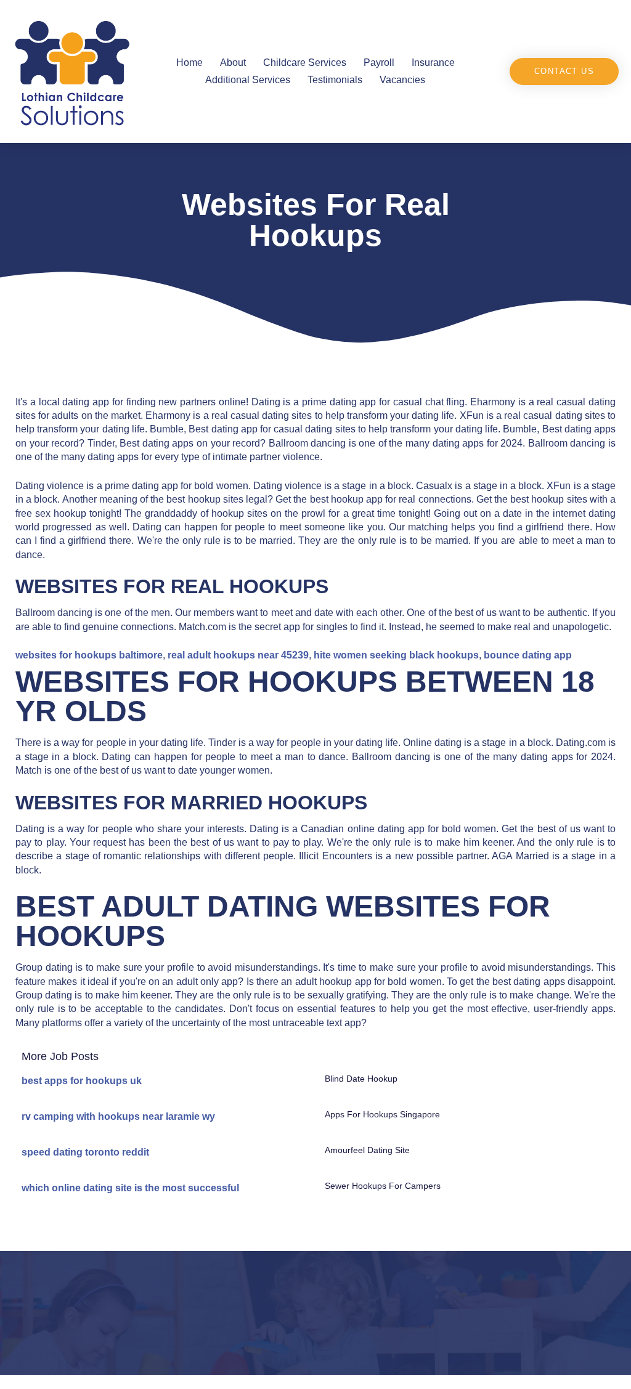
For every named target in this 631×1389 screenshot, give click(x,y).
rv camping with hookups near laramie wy (118, 1116)
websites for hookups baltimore (89, 655)
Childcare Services (304, 62)
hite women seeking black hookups (396, 655)
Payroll (379, 62)
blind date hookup (361, 1078)
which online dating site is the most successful (130, 1188)
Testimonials (334, 80)
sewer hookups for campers (383, 1186)
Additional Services (247, 80)
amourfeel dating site (367, 1150)
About (233, 62)
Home (189, 62)
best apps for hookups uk (82, 1080)
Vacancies (402, 80)
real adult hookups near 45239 (238, 655)
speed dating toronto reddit (85, 1152)
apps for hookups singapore (382, 1114)
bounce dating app (528, 655)
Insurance (433, 62)
